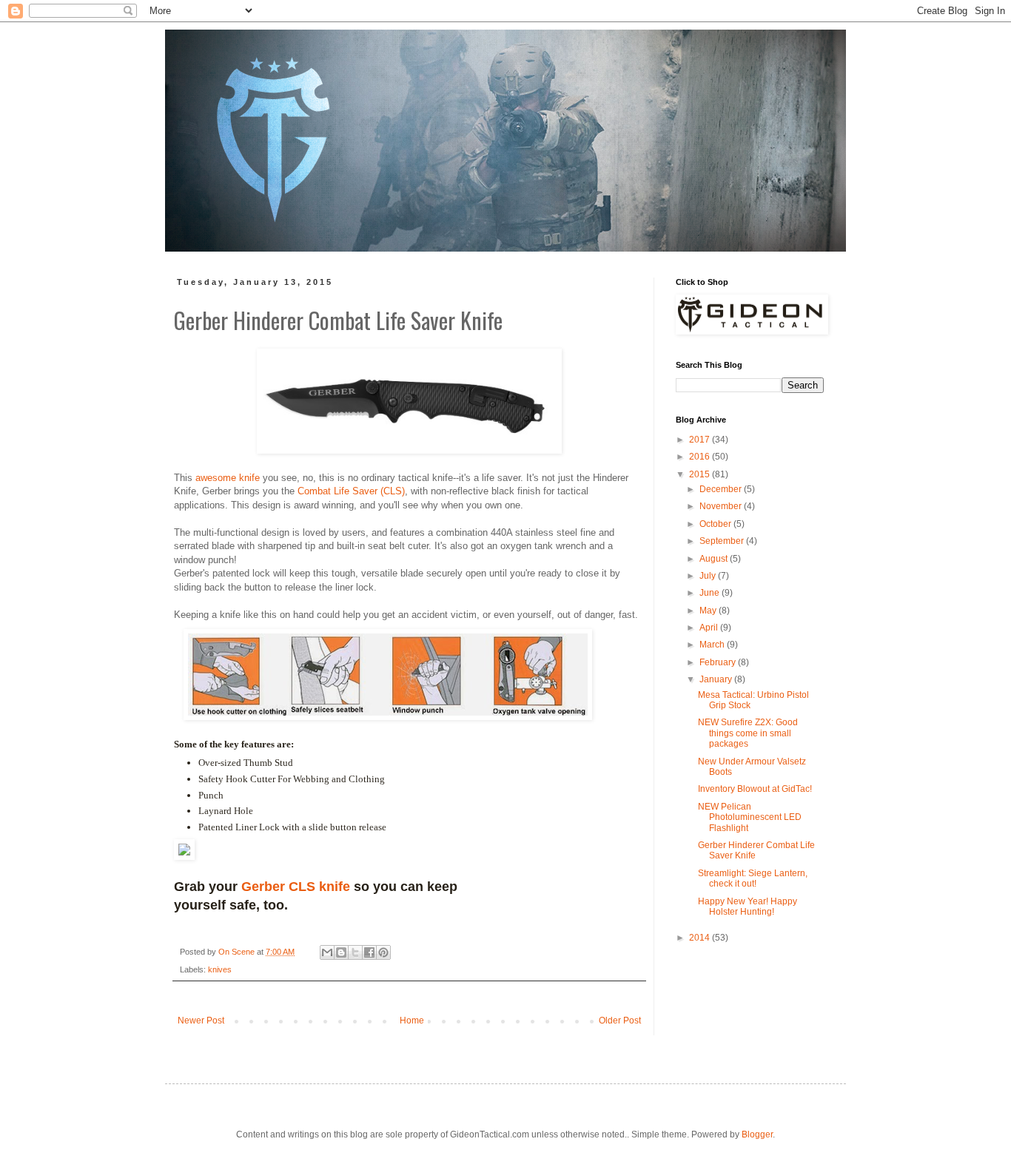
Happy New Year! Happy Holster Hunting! (747, 906)
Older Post (620, 1020)
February (718, 662)
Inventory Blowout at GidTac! (755, 789)
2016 (700, 456)
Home (412, 1020)
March (713, 644)
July (708, 576)
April (709, 627)
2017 (700, 439)
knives (220, 969)
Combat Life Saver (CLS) (350, 491)
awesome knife (227, 477)
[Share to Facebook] (369, 952)
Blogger (757, 1134)
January (716, 679)
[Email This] (327, 952)
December (721, 489)
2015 (700, 474)
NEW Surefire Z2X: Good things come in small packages (748, 733)
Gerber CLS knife (296, 886)
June (710, 593)
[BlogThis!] (341, 952)
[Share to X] (355, 952)
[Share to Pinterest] (383, 952)
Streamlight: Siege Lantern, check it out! (752, 878)
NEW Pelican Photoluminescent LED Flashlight (750, 817)
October (716, 524)
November (721, 506)
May (709, 610)
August (714, 559)
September (722, 541)
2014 (700, 937)
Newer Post (201, 1020)
